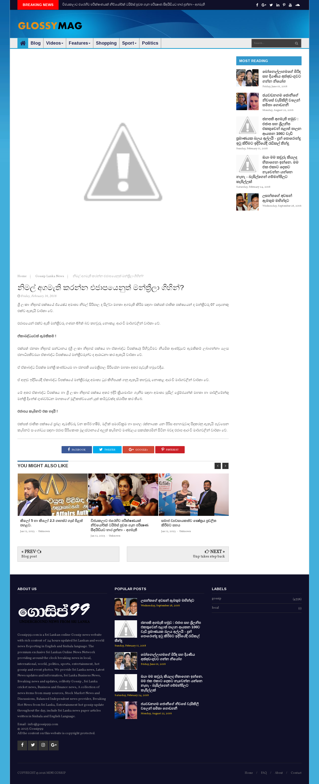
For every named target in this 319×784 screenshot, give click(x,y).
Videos (53, 43)
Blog (36, 43)
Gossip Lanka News (50, 276)
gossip (216, 599)
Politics (150, 43)
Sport (128, 43)
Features (78, 43)
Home (22, 276)
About (279, 773)
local (215, 608)
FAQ (264, 773)
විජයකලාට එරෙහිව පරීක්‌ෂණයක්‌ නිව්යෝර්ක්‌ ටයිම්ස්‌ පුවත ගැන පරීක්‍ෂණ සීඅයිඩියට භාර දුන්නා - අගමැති (133, 4)
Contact (296, 773)
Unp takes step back (209, 556)
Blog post (29, 556)
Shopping (106, 43)
